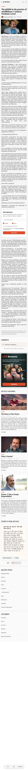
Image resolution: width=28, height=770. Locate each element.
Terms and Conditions (19, 228)
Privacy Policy (7, 229)
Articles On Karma (8, 391)
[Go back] (2, 2)
